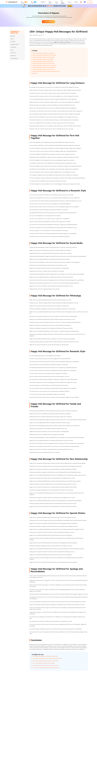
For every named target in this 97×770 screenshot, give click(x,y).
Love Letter (13, 41)
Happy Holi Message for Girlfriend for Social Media (43, 59)
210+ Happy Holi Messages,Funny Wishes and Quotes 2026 (45, 656)
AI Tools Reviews (14, 58)
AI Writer (32, 2)
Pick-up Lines (13, 52)
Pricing (75, 2)
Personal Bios (13, 47)
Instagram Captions (15, 44)
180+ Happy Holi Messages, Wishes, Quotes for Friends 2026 (45, 660)
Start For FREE (47, 21)
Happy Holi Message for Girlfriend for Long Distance (43, 53)
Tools (69, 2)
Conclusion (35, 73)
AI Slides (50, 2)
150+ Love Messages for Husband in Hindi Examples (44, 663)
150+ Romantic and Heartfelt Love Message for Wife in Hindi (45, 665)
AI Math (57, 2)
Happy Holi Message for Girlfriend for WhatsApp (43, 61)
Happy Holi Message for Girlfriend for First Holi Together (44, 55)
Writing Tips (13, 55)
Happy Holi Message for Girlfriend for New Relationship (44, 67)
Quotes (12, 38)
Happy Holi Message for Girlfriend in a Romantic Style (44, 57)
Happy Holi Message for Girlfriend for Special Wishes (44, 69)
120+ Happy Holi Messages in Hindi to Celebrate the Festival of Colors (47, 658)
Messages (13, 36)
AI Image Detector (63, 2)
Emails (12, 50)
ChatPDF (43, 2)
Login (90, 2)
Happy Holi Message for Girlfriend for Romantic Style (44, 63)
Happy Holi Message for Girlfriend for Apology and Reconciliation (46, 71)
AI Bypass (22, 2)
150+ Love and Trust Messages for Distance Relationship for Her (46, 667)
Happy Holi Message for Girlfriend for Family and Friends (44, 65)
